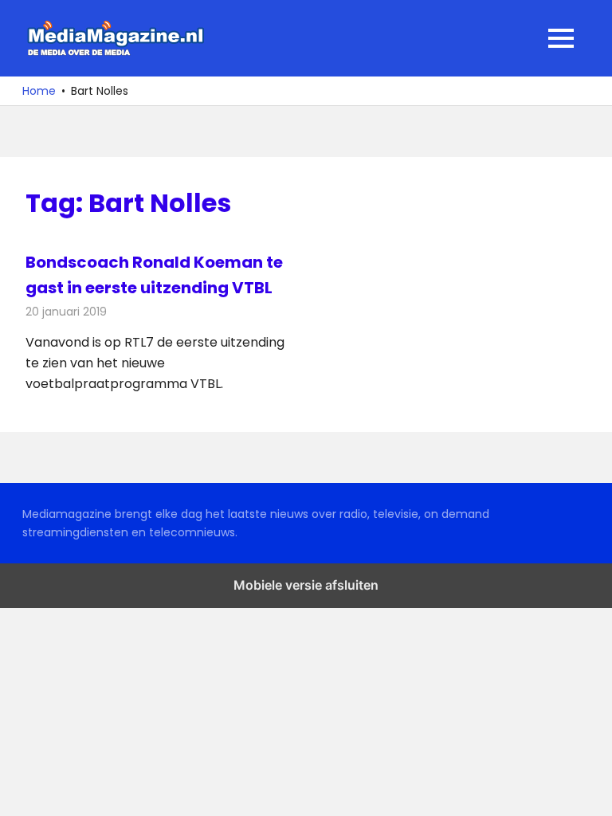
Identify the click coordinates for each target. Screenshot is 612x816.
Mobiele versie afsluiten (306, 585)
